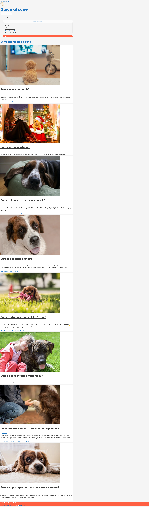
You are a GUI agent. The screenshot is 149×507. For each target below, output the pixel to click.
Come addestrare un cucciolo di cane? (23, 317)
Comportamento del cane (11, 30)
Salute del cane (9, 23)
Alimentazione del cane (11, 32)
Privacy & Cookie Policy (6, 505)
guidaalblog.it (22, 505)
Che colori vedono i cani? (15, 147)
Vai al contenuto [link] (4, 1)
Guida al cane (14, 9)
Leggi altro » (9, 101)
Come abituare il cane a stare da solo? (22, 200)
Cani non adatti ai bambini (16, 258)
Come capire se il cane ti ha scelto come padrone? (29, 428)
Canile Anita (6, 34)
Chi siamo (5, 17)
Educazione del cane (10, 29)
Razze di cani (8, 25)
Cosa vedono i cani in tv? (15, 89)
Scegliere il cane (9, 27)
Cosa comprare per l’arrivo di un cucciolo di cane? (29, 487)
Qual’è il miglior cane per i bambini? (21, 375)
